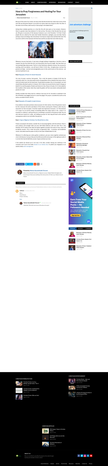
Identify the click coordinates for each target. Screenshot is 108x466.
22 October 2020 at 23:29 (46, 202)
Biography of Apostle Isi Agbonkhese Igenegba (82, 144)
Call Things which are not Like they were (57, 436)
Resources (71, 463)
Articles (20, 8)
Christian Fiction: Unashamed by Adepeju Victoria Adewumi (31, 389)
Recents (80, 228)
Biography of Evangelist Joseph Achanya (30, 101)
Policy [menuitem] (77, 2)
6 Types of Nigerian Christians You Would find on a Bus (33, 120)
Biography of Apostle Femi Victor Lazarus (82, 151)
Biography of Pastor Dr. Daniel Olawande (30, 74)
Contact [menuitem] (70, 2)
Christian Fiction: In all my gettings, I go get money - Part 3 (31, 382)
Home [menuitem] (27, 2)
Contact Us (84, 463)
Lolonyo (22, 190)
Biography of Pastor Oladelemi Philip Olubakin (83, 124)
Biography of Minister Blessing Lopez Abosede (83, 164)
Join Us (57, 463)
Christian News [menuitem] (42, 2)
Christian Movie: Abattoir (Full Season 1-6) (83, 171)
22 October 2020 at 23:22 (29, 190)
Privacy (90, 463)
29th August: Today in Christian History (57, 429)
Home (17, 8)
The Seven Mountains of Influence (56, 443)
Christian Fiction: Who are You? (31, 395)
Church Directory (45, 463)
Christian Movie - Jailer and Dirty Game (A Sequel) (83, 380)
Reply (21, 199)
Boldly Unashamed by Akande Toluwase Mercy (83, 117)
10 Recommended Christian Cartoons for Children (83, 386)
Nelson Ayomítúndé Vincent (39, 170)
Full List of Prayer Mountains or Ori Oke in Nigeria (84, 110)
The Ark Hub (64, 463)
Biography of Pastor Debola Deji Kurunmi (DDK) (84, 157)
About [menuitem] (33, 2)
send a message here (28, 146)
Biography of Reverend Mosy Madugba (83, 137)
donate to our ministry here (41, 144)
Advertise (78, 463)
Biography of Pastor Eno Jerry (83, 130)
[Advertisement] (88, 91)
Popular (72, 228)
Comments (88, 228)
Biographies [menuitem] (61, 2)
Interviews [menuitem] (52, 2)
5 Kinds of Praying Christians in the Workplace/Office (84, 393)
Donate (52, 463)
